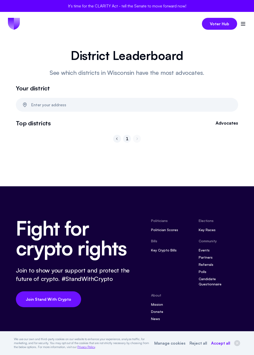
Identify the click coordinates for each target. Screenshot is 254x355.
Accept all (220, 343)
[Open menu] (243, 24)
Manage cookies (170, 343)
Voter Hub (219, 23)
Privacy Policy (86, 347)
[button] (137, 139)
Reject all (198, 343)
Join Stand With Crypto (48, 299)
